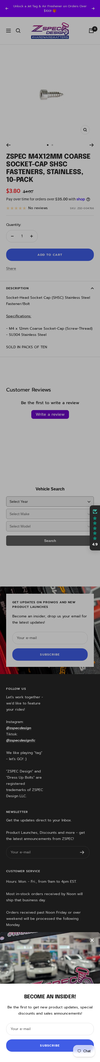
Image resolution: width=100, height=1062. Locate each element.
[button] (95, 528)
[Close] (92, 940)
